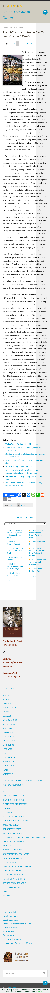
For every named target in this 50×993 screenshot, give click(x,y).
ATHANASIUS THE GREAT (14, 817)
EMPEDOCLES (9, 737)
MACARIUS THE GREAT (13, 833)
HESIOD (6, 699)
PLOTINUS (7, 813)
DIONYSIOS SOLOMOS (12, 887)
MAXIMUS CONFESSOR (13, 858)
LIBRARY (9, 688)
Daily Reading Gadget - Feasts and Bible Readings (15, 566)
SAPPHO (6, 712)
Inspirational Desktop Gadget (35, 570)
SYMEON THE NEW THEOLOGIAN (17, 866)
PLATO (5, 770)
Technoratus (8, 935)
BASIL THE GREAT (11, 825)
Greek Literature (10, 919)
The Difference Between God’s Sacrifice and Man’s (23, 34)
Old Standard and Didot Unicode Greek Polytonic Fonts (37, 533)
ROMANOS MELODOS (12, 850)
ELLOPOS (12, 6)
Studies (19, 27)
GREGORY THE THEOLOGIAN (16, 821)
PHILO (5, 792)
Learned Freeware (25, 517)
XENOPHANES (9, 724)
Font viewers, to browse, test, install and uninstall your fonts (14, 533)
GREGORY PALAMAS (12, 871)
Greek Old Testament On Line (17, 923)
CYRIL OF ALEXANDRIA (13, 842)
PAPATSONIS (8, 896)
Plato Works (8, 931)
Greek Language (10, 916)
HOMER (6, 695)
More (13, 580)
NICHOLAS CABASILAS (13, 875)
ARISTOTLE (8, 774)
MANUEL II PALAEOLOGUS (15, 879)
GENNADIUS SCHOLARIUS (14, 883)
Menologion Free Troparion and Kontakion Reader (37, 562)
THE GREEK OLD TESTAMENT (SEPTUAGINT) (23, 781)
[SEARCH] (44, 973)
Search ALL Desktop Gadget (13, 543)
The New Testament (12, 939)
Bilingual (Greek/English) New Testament (13, 662)
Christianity (9, 27)
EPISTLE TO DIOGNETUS (13, 796)
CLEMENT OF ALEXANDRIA (15, 804)
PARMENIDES (9, 732)
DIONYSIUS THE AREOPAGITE (16, 854)
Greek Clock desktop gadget (13, 574)
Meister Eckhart (10, 927)
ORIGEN (6, 808)
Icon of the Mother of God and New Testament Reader (37, 551)
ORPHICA (7, 703)
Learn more (40, 991)
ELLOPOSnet (14, 988)
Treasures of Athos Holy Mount (17, 943)
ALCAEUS (7, 716)
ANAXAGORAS (9, 741)
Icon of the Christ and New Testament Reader (15, 550)
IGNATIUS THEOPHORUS (13, 800)
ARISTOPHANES (10, 766)
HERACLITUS (8, 728)
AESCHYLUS (8, 745)
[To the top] (45, 983)
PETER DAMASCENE (12, 862)
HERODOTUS (8, 762)
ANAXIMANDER (10, 720)
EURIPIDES (7, 753)
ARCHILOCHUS (9, 708)
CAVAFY (6, 891)
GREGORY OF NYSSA (12, 829)
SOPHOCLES (8, 749)
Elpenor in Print (10, 912)
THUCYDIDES (9, 757)
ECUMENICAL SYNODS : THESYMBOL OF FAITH (24, 837)
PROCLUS (7, 846)
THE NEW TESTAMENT (13, 785)
